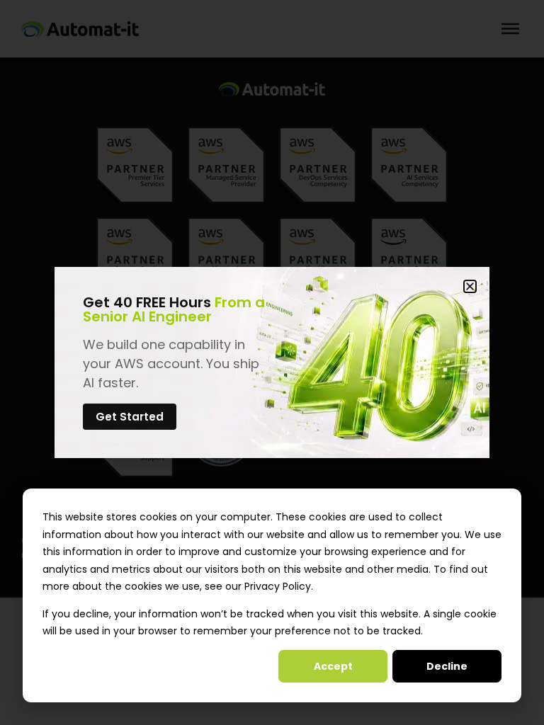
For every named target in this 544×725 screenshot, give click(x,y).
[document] (272, 362)
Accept (333, 666)
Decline (447, 666)
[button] (470, 286)
